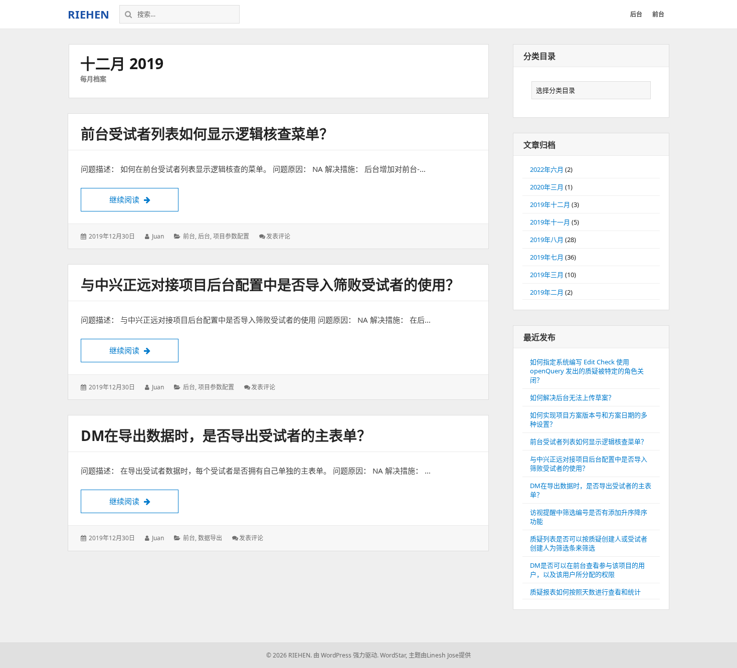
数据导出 (210, 538)
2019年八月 (547, 239)
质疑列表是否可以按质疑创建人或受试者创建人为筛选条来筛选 (588, 543)
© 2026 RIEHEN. (289, 655)
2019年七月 (547, 257)
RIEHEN (88, 14)
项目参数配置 (231, 236)
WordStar (393, 655)
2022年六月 (547, 169)
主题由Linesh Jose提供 (440, 655)
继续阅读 (143, 199)
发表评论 (278, 236)
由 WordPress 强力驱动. (346, 655)
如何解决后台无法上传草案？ (572, 397)
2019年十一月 (550, 222)
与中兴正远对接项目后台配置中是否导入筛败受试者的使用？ (270, 284)
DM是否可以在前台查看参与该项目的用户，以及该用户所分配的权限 (587, 570)
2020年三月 (547, 186)
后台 (204, 236)
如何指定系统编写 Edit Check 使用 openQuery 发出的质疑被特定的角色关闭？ (587, 370)
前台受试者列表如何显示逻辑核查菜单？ (207, 133)
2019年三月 (547, 274)
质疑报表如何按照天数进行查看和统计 (585, 591)
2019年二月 (547, 292)
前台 (189, 236)
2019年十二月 (550, 204)
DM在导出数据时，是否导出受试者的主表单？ (226, 435)
